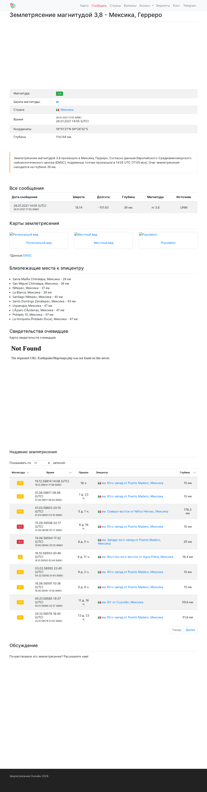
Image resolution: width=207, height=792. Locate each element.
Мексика (66, 110)
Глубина (185, 472)
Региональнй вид (39, 243)
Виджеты (163, 5)
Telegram (189, 5)
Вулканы (130, 5)
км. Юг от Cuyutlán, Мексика (122, 602)
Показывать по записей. (38, 463)
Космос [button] (145, 5)
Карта (84, 5)
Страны (115, 5)
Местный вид (103, 243)
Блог (176, 5)
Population (168, 243)
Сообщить (99, 5)
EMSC (27, 255)
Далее (190, 630)
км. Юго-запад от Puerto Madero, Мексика (132, 483)
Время (50, 472)
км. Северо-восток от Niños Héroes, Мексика (135, 511)
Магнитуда (18, 472)
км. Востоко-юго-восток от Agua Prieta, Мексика (137, 557)
